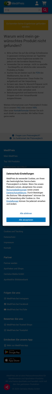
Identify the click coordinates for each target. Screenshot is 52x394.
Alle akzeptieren (26, 219)
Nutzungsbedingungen (16, 189)
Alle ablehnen (26, 213)
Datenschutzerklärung (16, 192)
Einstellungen (12, 201)
